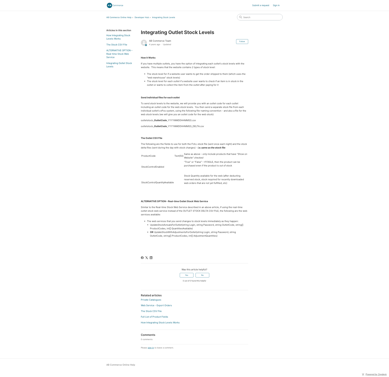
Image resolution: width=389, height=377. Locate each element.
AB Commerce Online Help (118, 17)
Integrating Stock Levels (163, 17)
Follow (242, 41)
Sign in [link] (276, 5)
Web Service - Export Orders (156, 305)
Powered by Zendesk (376, 374)
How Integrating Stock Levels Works (118, 37)
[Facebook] (142, 257)
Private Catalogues (151, 299)
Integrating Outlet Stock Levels (119, 65)
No (202, 275)
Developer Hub (142, 17)
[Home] (115, 5)
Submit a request (260, 5)
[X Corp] (146, 257)
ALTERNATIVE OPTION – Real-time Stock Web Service (119, 54)
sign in (151, 347)
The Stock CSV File (116, 44)
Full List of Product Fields (154, 316)
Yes (186, 275)
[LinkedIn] (151, 257)
